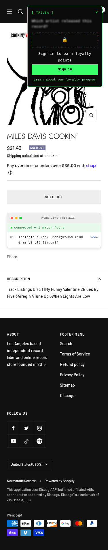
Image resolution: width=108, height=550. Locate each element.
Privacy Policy (72, 374)
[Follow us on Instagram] (39, 428)
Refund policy (72, 364)
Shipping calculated (23, 155)
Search (66, 343)
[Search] (20, 11)
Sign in (65, 70)
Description (18, 279)
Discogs (67, 395)
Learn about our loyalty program (65, 79)
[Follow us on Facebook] (13, 428)
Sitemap (67, 385)
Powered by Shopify (60, 481)
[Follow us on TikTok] (26, 441)
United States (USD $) (26, 464)
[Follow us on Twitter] (26, 428)
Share (12, 256)
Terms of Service (75, 353)
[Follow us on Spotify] (39, 441)
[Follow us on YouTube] (13, 441)
